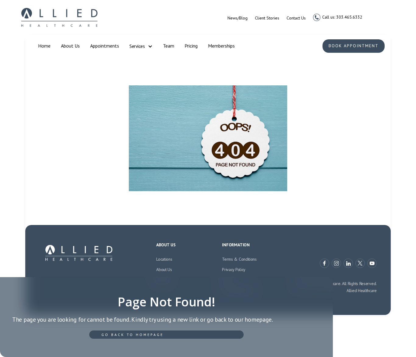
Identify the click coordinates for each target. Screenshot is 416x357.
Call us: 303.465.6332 (342, 17)
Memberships (221, 46)
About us (164, 269)
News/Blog (237, 18)
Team (168, 46)
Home (44, 46)
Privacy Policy (233, 269)
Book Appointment (354, 45)
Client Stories (267, 18)
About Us (70, 46)
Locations (164, 259)
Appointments (104, 46)
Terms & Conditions (239, 259)
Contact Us (296, 18)
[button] (141, 46)
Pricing (191, 46)
